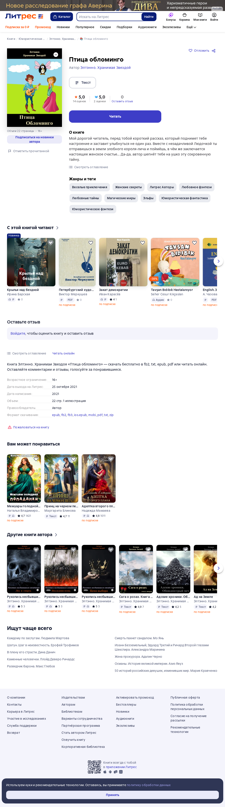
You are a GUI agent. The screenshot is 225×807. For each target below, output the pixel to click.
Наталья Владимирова (24, 511)
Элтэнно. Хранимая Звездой (24, 601)
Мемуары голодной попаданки (24, 506)
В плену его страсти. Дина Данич (31, 652)
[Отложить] (50, 243)
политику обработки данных (149, 785)
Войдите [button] (18, 333)
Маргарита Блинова (60, 511)
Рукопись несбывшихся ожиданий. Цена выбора (99, 597)
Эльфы (148, 198)
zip (111, 415)
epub (56, 415)
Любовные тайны (85, 198)
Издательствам (73, 697)
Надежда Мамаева (96, 511)
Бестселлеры (126, 705)
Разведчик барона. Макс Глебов (31, 666)
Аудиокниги (147, 27)
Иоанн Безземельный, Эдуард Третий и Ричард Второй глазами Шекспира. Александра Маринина (162, 647)
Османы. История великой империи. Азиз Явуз (149, 664)
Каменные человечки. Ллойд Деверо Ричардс (41, 659)
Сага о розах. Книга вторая (136, 597)
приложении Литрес (121, 767)
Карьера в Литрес (20, 712)
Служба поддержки (21, 726)
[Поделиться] (214, 50)
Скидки (105, 27)
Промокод (43, 27)
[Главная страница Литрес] (24, 16)
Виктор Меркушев (73, 294)
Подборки (124, 27)
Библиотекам (72, 712)
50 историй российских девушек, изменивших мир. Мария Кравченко (166, 671)
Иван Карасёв (109, 294)
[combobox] (109, 17)
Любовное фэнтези (197, 187)
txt (106, 415)
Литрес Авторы (162, 187)
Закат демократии (113, 290)
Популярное (85, 27)
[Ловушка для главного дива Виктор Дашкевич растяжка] (112, 5)
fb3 (70, 415)
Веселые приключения (89, 187)
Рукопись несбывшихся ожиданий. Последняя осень (61, 597)
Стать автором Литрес (79, 733)
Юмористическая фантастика (184, 198)
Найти (149, 17)
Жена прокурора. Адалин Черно (138, 657)
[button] (79, 98)
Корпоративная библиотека (83, 747)
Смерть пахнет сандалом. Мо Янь (139, 638)
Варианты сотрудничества (82, 719)
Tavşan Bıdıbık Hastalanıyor (172, 290)
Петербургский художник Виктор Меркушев (77, 290)
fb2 (63, 415)
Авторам (68, 705)
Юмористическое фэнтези (93, 209)
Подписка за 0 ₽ (17, 27)
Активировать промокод (135, 697)
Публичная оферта (185, 697)
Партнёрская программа (81, 726)
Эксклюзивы (171, 27)
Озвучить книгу (73, 740)
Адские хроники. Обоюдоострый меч (173, 597)
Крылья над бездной (23, 290)
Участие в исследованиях (26, 719)
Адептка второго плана (99, 506)
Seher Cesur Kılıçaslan (167, 294)
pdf (100, 415)
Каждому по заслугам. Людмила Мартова (38, 638)
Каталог (64, 17)
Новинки (63, 27)
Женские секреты (128, 187)
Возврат (13, 733)
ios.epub (80, 415)
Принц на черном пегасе (61, 506)
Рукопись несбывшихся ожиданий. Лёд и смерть (24, 597)
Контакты (14, 705)
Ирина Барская (18, 294)
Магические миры (121, 198)
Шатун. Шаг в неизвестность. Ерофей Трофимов (43, 645)
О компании (16, 697)
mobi (92, 415)
